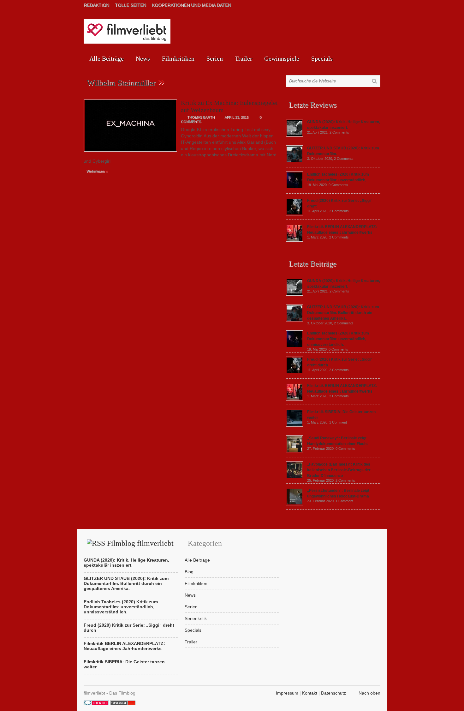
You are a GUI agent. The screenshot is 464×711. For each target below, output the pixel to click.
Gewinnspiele (281, 58)
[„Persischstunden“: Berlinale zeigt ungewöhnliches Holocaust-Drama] (294, 503)
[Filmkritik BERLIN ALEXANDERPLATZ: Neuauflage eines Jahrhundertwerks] (294, 240)
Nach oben (369, 693)
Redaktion (96, 5)
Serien (214, 58)
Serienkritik (196, 618)
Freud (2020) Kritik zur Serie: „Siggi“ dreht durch (129, 628)
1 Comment (338, 422)
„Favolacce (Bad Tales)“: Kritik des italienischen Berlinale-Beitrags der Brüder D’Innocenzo (339, 470)
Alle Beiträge (106, 58)
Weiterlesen (97, 170)
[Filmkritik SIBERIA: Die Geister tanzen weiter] (294, 425)
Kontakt (309, 693)
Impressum (287, 693)
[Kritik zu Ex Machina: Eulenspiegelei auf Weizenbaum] (130, 153)
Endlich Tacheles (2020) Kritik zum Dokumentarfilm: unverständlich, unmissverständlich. (338, 339)
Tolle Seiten (130, 5)
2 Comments (339, 132)
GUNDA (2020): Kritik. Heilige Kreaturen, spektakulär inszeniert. (126, 562)
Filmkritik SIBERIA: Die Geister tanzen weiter (124, 664)
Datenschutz (333, 693)
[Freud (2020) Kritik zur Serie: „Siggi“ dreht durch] (294, 213)
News (143, 58)
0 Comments (338, 185)
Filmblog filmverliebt (140, 543)
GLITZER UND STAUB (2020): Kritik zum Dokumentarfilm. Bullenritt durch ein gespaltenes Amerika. (343, 313)
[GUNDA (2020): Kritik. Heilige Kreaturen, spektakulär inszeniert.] (294, 135)
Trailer (243, 58)
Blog (189, 571)
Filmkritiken (178, 58)
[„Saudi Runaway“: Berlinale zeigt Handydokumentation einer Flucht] (294, 451)
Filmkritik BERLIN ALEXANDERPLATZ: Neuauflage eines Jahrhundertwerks (124, 646)
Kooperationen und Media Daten (191, 5)
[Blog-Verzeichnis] (96, 703)
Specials (322, 58)
